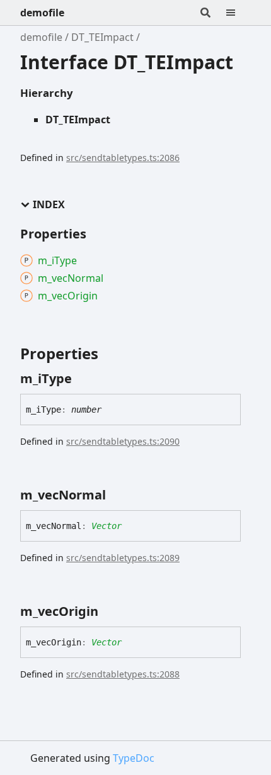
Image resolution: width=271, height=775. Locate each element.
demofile (42, 13)
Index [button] (49, 205)
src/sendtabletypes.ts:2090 (123, 441)
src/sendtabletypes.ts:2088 (123, 674)
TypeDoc (133, 758)
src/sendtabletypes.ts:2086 (123, 158)
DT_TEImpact (102, 37)
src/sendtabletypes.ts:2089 (123, 558)
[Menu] (238, 12)
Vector (106, 526)
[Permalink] (83, 378)
